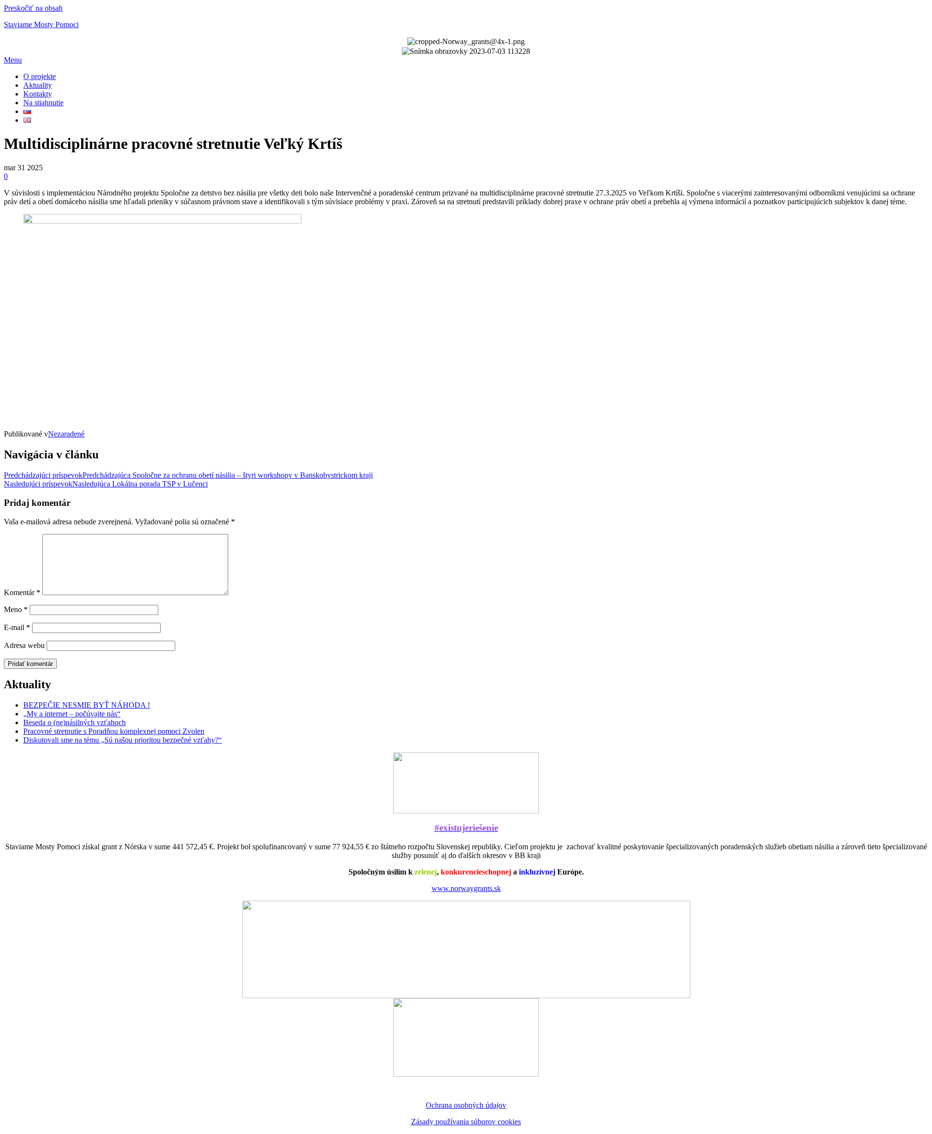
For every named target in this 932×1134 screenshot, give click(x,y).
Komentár (22, 592)
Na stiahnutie (43, 102)
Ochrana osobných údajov (466, 1105)
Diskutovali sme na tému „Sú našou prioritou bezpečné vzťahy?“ (122, 740)
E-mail (17, 627)
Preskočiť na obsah (33, 8)
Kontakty (37, 94)
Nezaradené (66, 434)
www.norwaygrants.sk (466, 888)
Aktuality (37, 85)
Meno (16, 609)
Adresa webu (24, 645)
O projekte (39, 76)
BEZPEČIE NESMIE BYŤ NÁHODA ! (86, 705)
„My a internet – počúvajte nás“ (71, 714)
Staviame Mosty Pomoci (41, 24)
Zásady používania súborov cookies (466, 1122)
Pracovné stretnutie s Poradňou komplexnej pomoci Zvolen (113, 731)
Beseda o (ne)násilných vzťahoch (74, 722)
